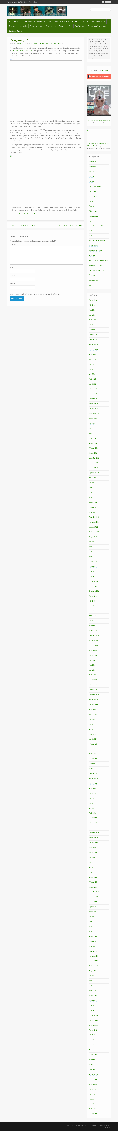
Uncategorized (93, 280)
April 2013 (92, 1050)
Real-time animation (95, 250)
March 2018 (93, 759)
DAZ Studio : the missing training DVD (63, 21)
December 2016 (94, 833)
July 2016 (92, 857)
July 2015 (92, 916)
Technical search (36, 26)
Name (12, 267)
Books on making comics (97, 26)
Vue (90, 285)
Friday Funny (93, 211)
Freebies (91, 206)
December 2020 (94, 635)
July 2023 (92, 482)
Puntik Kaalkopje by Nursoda (29, 214)
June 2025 (92, 369)
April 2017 (92, 813)
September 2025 (94, 354)
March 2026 (93, 325)
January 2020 (93, 690)
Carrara (91, 176)
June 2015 (92, 921)
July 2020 (92, 660)
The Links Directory (16, 31)
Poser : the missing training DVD (93, 21)
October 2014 (93, 961)
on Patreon (104, 70)
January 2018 (93, 768)
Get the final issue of (98, 120)
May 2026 (92, 315)
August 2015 (93, 911)
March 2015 (93, 936)
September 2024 (94, 413)
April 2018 (92, 754)
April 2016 (92, 872)
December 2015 (94, 892)
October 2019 (93, 704)
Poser (54, 43)
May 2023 (92, 492)
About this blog (14, 21)
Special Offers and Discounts (98, 260)
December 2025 (94, 339)
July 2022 (92, 542)
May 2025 (92, 374)
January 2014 (93, 1005)
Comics (34, 43)
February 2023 (93, 507)
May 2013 (92, 1045)
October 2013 (93, 1020)
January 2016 (93, 887)
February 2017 (93, 823)
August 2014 (93, 971)
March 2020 (93, 680)
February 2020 (93, 685)
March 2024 (93, 443)
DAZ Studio (93, 196)
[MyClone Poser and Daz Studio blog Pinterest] (106, 2)
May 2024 (92, 433)
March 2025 (93, 384)
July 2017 (92, 798)
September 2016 (94, 847)
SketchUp (92, 255)
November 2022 (94, 522)
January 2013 (93, 1064)
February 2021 (93, 625)
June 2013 (92, 1040)
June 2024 (92, 428)
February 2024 (93, 448)
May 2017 (92, 808)
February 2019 (93, 744)
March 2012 (93, 1114)
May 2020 (92, 670)
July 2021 (92, 601)
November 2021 (94, 581)
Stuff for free (79, 26)
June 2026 (92, 310)
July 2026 (92, 305)
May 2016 (92, 867)
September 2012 (94, 1084)
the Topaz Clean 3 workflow (22, 50)
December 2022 (94, 517)
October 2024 (93, 408)
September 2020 (94, 650)
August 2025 (93, 359)
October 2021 (93, 586)
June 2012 (92, 1099)
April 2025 (92, 379)
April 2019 (92, 734)
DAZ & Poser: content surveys (35, 21)
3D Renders (92, 162)
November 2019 (94, 699)
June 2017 (92, 803)
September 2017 (94, 788)
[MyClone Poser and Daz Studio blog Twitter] (109, 2)
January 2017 (93, 828)
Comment (13, 244)
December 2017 (94, 773)
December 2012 (94, 1069)
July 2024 (92, 423)
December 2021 (94, 576)
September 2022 (94, 532)
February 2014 (93, 1000)
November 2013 (94, 1015)
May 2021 (92, 611)
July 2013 (92, 1035)
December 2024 (94, 399)
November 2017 (94, 778)
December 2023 (94, 458)
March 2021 (93, 620)
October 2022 (93, 527)
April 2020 (92, 675)
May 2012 (92, 1104)
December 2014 (94, 951)
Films (91, 201)
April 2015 (92, 931)
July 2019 (92, 719)
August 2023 (93, 477)
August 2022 (93, 537)
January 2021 (93, 630)
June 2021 (92, 606)
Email (12, 275)
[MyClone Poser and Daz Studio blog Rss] (103, 2)
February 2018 (93, 763)
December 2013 (94, 1010)
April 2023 (92, 497)
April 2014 (92, 990)
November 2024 (94, 404)
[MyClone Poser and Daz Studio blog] (37, 11)
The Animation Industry (97, 270)
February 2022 (93, 566)
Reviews (12, 26)
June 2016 (92, 862)
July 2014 (92, 976)
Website (12, 283)
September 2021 (94, 591)
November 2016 (94, 837)
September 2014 (94, 966)
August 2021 (93, 596)
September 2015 (94, 906)
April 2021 (92, 616)
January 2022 (93, 571)
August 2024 (93, 418)
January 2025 (93, 394)
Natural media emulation (44, 43)
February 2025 (93, 389)
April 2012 (92, 1109)
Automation (93, 171)
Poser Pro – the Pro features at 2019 (69, 225)
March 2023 (93, 502)
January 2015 (93, 946)
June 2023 (92, 487)
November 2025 (94, 344)
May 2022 (92, 551)
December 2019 (94, 694)
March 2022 (93, 561)
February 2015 (93, 941)
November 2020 (94, 640)
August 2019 (93, 714)
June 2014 (92, 980)
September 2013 (94, 1025)
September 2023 (94, 473)
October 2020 (93, 645)
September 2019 (94, 709)
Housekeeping (93, 216)
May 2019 (92, 729)
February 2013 (93, 1059)
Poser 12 (91, 235)
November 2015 (94, 897)
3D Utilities (92, 166)
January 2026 (93, 334)
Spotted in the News (95, 265)
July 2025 (92, 364)
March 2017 (93, 818)
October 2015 (93, 902)
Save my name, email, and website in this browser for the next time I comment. (36, 294)
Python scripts (93, 245)
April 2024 (92, 438)
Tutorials (59, 43)
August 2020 (93, 655)
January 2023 (93, 512)
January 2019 (93, 749)
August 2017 (93, 793)
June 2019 (92, 724)
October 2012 (93, 1079)
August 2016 (93, 852)
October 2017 (93, 783)
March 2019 (93, 739)
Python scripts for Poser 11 (55, 26)
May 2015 (92, 926)
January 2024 (93, 453)
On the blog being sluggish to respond (23, 225)
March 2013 (93, 1054)
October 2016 (93, 842)
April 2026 (92, 320)
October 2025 (93, 349)
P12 (70, 26)
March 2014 (93, 995)
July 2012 (92, 1094)
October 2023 (93, 468)
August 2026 (93, 300)
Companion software (95, 186)
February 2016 (93, 882)
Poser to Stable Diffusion (97, 240)
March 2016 (93, 877)
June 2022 (92, 547)
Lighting (91, 221)
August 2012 (93, 1089)
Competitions (93, 191)
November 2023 (94, 463)
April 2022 (92, 556)
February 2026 (93, 330)
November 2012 (94, 1074)
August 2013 (93, 1030)
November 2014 (94, 956)
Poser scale (23, 26)
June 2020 (92, 665)
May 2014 (92, 985)
